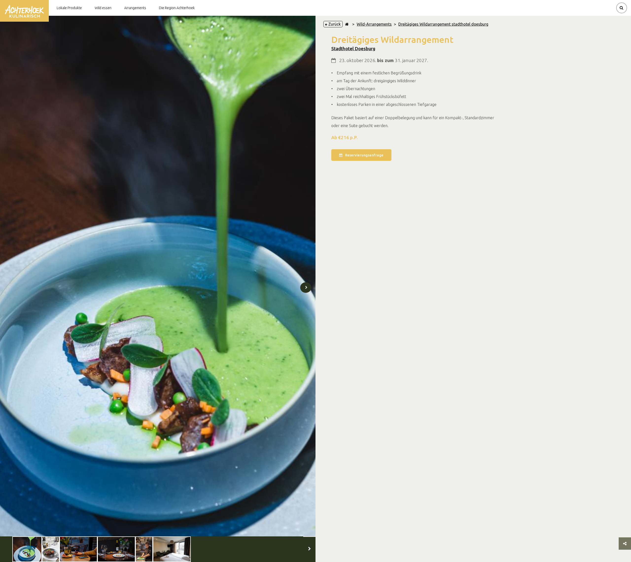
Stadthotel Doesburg (353, 48)
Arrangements (135, 8)
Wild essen (103, 8)
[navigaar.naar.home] (347, 24)
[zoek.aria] (621, 7)
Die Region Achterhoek (177, 8)
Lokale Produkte (69, 8)
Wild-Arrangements (374, 24)
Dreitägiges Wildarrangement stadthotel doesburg (443, 24)
